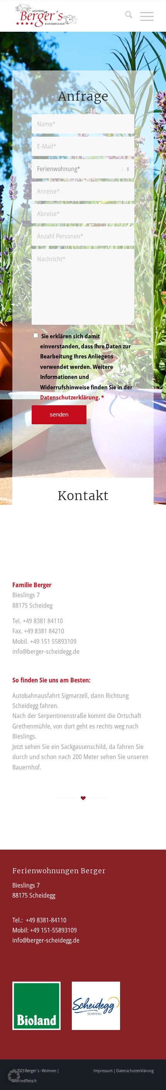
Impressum (103, 1070)
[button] (14, 1076)
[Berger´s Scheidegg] (68, 15)
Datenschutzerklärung (69, 397)
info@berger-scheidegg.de (46, 940)
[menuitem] (124, 15)
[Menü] (143, 15)
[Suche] (124, 15)
